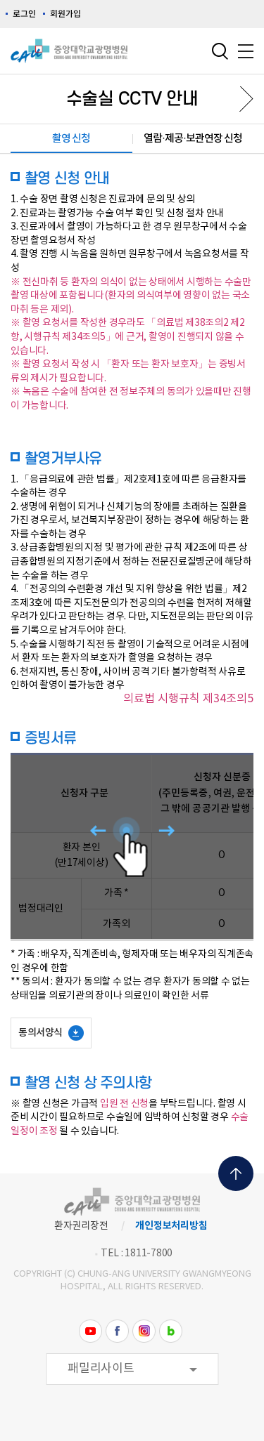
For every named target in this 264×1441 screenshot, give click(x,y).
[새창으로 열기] (90, 1330)
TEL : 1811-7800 (136, 1253)
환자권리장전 (81, 1226)
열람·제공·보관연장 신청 (193, 139)
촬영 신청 (71, 139)
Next (240, 99)
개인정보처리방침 (171, 1226)
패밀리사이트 (101, 1369)
